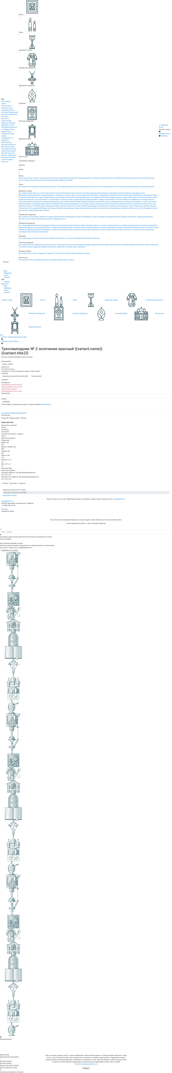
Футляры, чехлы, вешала (28, 219)
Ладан (78, 202)
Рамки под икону (61, 206)
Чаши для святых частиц (130, 208)
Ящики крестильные (42, 210)
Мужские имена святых (134, 178)
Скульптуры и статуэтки (65, 238)
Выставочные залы (8, 153)
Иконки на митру (38, 197)
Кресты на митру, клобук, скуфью (67, 199)
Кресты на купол (49, 199)
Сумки (84, 238)
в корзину (6, 401)
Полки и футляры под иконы (138, 204)
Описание (4, 413)
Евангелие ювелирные (59, 225)
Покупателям (6, 106)
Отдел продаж (6, 121)
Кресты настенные (117, 199)
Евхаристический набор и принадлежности (96, 195)
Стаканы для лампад (141, 206)
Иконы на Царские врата (51, 180)
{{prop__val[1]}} (8, 364)
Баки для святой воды (41, 193)
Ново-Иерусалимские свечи (67, 186)
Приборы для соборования (45, 206)
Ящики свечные (71, 253)
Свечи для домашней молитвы (129, 186)
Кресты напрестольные (102, 199)
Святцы (39, 180)
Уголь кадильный (35, 208)
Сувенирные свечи (147, 186)
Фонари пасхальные (49, 208)
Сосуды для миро (127, 206)
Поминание (23, 247)
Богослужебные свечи (35, 186)
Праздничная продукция (107, 217)
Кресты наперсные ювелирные (58, 227)
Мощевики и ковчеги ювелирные (55, 229)
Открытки (141, 245)
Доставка (16, 413)
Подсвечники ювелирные (91, 229)
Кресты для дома (36, 199)
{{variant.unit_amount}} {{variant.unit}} (15, 376)
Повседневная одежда (73, 217)
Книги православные (107, 245)
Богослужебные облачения (37, 217)
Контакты (5, 118)
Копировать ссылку (10, 495)
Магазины (164, 136)
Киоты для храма (93, 197)
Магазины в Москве (8, 123)
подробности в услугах (9, 550)
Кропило (30, 202)
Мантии (62, 217)
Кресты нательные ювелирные (106, 227)
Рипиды (84, 206)
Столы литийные (59, 253)
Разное (118, 217)
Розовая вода (92, 206)
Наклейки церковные (129, 245)
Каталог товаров (7, 337)
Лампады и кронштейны (97, 202)
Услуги (3, 103)
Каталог (6, 262)
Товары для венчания (129, 217)
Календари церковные (91, 245)
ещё (1, 335)
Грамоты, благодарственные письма (63, 245)
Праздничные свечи (111, 186)
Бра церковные (92, 193)
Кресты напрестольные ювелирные (82, 227)
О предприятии (7, 138)
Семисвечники (102, 206)
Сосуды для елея (114, 206)
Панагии (48, 204)
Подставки (124, 204)
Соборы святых (30, 180)
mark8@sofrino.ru (119, 499)
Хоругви (83, 208)
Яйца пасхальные (93, 238)
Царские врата (68, 260)
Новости (13, 144)
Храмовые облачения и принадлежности (51, 219)
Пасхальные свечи (97, 186)
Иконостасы (32, 260)
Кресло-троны (32, 253)
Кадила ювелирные (26, 227)
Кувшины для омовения (62, 202)
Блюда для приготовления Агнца (75, 193)
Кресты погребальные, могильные (136, 199)
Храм (9, 151)
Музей (13, 151)
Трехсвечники (24, 208)
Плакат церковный (151, 245)
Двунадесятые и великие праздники (94, 178)
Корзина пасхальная (41, 238)
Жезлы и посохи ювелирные (105, 225)
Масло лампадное (112, 202)
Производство (6, 149)
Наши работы (6, 101)
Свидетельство (62, 247)
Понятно (86, 1068)
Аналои (30, 193)
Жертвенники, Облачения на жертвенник (138, 195)
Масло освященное (126, 202)
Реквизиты (13, 114)
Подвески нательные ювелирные (129, 227)
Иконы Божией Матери (60, 178)
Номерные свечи (84, 186)
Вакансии (5, 157)
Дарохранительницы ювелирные (39, 225)
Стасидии (49, 253)
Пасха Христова (75, 178)
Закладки (79, 245)
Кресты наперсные (86, 199)
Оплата (10, 413)
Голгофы (121, 193)
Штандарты (148, 208)
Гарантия (23, 413)
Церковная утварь (20, 337)
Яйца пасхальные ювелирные (37, 232)
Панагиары (56, 204)
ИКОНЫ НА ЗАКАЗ (66, 180)
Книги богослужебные (79, 197)
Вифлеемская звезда (42, 245)
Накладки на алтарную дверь (34, 204)
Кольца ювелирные (40, 227)
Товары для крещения (145, 217)
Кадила (47, 197)
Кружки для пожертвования (43, 202)
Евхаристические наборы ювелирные (81, 225)
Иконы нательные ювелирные (146, 225)
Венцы (100, 193)
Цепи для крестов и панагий (96, 208)
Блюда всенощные (56, 193)
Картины (30, 238)
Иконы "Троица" (33, 178)
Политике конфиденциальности (86, 1064)
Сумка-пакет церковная (76, 247)
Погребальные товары (90, 217)
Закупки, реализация (8, 155)
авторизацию (46, 404)
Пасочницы (100, 204)
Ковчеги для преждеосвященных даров (114, 197)
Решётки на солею (74, 206)
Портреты (52, 238)
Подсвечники (115, 204)
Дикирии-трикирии (41, 195)
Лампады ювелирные (35, 229)
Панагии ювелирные (74, 229)
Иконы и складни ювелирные (125, 225)
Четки (141, 208)
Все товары (23, 178)
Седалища (42, 253)
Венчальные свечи (50, 186)
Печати (107, 204)
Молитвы (118, 245)
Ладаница (85, 202)
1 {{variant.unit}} (36, 376)
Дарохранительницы (26, 195)
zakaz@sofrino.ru (165, 134)
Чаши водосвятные (114, 208)
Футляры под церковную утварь (68, 208)
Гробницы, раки (130, 193)
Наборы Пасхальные (49, 247)
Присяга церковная (34, 247)
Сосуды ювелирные (112, 229)
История (12, 146)
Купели (73, 202)
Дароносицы (140, 193)
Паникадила (64, 204)
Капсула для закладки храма (60, 197)
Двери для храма (83, 253)
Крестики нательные (140, 197)
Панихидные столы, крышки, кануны (82, 204)
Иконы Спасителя (45, 178)
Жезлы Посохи (117, 195)
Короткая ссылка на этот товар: (14, 490)
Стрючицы (153, 206)
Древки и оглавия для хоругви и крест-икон (64, 195)
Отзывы (10, 159)
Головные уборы (53, 217)
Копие (130, 197)
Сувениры (78, 238)
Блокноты (31, 245)
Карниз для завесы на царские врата (50, 260)
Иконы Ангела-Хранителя (117, 178)
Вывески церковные (110, 193)
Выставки (4, 116)
